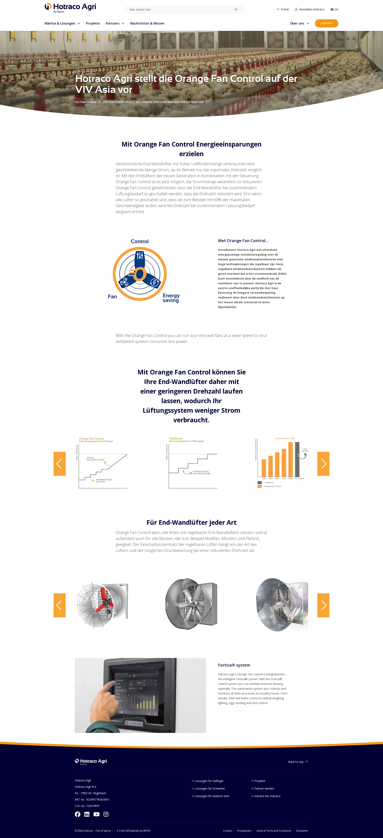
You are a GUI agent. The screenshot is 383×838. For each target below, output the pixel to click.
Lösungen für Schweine (210, 788)
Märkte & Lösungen (60, 23)
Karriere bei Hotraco (267, 796)
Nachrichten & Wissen (147, 23)
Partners (112, 23)
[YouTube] (96, 814)
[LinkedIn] (86, 814)
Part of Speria (103, 830)
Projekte (93, 23)
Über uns (297, 23)
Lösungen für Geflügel (209, 781)
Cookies (227, 830)
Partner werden (264, 788)
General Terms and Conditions (274, 830)
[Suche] (236, 9)
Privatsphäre (244, 830)
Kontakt (326, 23)
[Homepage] (70, 8)
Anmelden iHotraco (311, 9)
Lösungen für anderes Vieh (212, 796)
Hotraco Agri (85, 102)
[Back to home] (91, 762)
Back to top (295, 762)
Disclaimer (302, 830)
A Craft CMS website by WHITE (133, 830)
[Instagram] (106, 814)
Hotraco (88, 830)
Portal (285, 9)
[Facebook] (77, 814)
